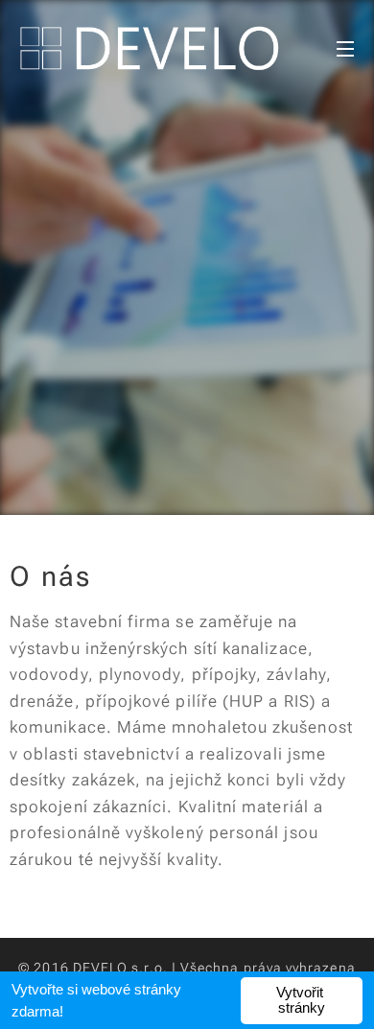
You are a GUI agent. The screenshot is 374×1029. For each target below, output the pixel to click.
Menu (345, 48)
